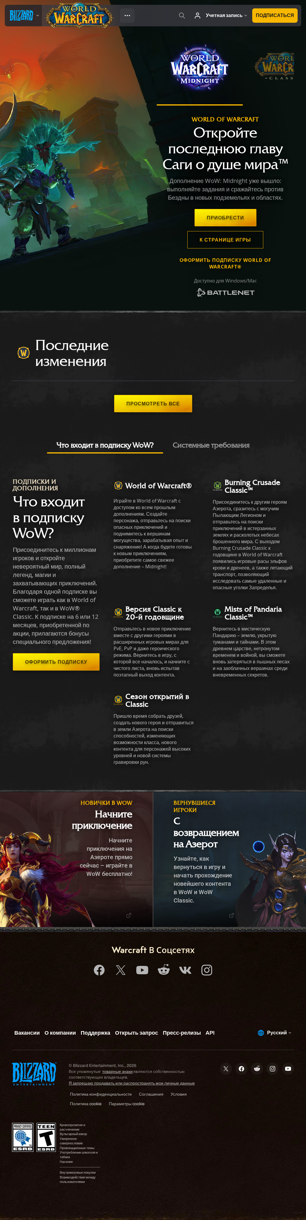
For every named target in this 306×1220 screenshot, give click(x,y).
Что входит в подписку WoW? (105, 445)
